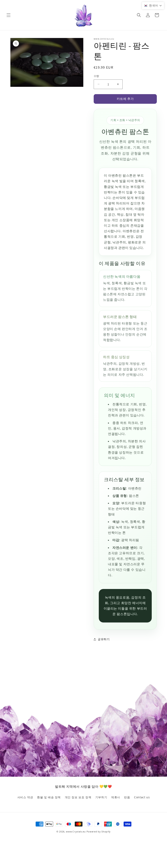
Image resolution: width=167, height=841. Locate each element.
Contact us (142, 797)
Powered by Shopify (99, 831)
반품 (127, 797)
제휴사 (115, 797)
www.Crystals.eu (76, 831)
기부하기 (101, 797)
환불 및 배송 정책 (49, 797)
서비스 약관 (25, 797)
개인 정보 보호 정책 (78, 797)
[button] (8, 15)
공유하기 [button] (104, 639)
